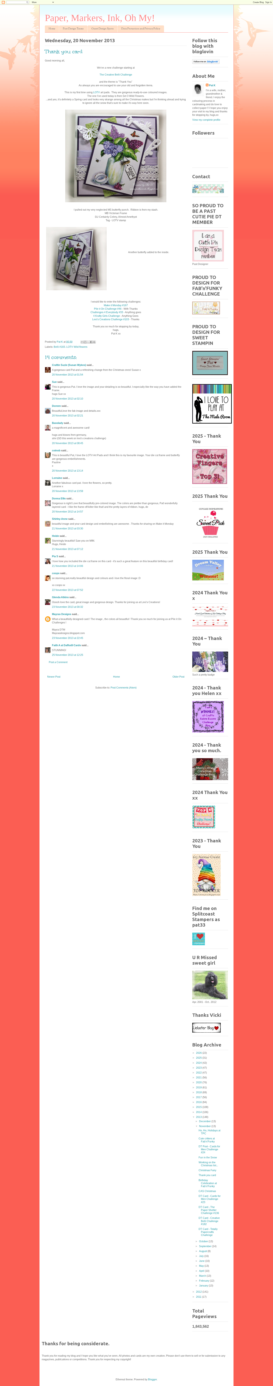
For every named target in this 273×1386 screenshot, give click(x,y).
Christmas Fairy (207, 1170)
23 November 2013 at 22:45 (67, 638)
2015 (199, 1107)
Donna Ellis (59, 498)
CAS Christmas (207, 1191)
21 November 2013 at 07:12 (67, 549)
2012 (199, 1291)
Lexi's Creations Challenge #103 (110, 319)
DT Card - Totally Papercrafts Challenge (208, 1232)
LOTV (96, 92)
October (204, 1241)
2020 (199, 1082)
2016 (199, 1102)
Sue (54, 382)
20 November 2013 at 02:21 (67, 415)
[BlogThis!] (85, 342)
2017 (199, 1097)
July (201, 1256)
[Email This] (82, 342)
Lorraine (57, 478)
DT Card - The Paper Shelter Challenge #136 (209, 1210)
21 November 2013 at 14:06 (67, 566)
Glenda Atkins (60, 597)
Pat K (212, 85)
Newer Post (53, 676)
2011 (199, 1296)
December (205, 1121)
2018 (199, 1092)
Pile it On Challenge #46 (108, 308)
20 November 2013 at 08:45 (67, 443)
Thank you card (207, 1175)
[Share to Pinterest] (94, 342)
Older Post (178, 676)
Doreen (56, 406)
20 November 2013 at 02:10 (67, 398)
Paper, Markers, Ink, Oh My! (100, 18)
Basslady (57, 423)
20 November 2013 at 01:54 (67, 374)
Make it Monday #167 (116, 305)
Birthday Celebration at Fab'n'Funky (208, 1183)
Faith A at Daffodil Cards (66, 645)
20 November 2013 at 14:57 (67, 511)
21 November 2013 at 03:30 (67, 528)
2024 (199, 1062)
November (205, 1126)
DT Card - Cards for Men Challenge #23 (210, 1199)
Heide (55, 536)
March (203, 1275)
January (204, 1285)
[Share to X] (88, 342)
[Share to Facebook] (91, 342)
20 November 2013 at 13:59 (67, 491)
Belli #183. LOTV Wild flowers (70, 347)
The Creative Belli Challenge (116, 74)
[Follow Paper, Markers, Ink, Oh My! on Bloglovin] (206, 63)
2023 (199, 1067)
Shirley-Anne (60, 519)
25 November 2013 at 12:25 (67, 655)
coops (56, 573)
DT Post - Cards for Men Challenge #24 (209, 1149)
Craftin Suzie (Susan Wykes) (69, 365)
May (201, 1266)
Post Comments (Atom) (123, 687)
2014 (199, 1112)
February (204, 1280)
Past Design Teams (73, 29)
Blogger (152, 1379)
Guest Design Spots (102, 29)
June (202, 1261)
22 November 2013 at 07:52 (67, 590)
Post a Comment (58, 662)
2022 (199, 1072)
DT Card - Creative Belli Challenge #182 (209, 1221)
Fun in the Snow (208, 1157)
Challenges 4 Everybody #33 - (108, 312)
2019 (199, 1087)
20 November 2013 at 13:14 (67, 470)
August (203, 1251)
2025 (199, 1057)
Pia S (55, 556)
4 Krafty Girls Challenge (106, 316)
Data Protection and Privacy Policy (140, 29)
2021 (199, 1077)
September (205, 1246)
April (202, 1271)
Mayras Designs (61, 614)
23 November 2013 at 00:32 (67, 607)
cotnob (56, 450)
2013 (199, 1117)
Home (52, 29)
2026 (199, 1053)
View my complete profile (206, 119)
